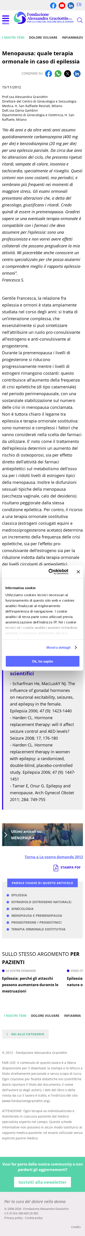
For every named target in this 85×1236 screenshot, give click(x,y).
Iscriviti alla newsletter (42, 1182)
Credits (76, 1227)
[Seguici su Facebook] (53, 5)
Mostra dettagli (58, 647)
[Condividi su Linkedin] (77, 73)
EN (79, 4)
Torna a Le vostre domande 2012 (54, 856)
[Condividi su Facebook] (48, 73)
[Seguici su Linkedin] (71, 5)
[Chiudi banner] (78, 571)
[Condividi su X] (67, 73)
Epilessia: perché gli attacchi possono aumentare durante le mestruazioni (30, 985)
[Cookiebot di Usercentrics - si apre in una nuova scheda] (50, 572)
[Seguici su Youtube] (62, 5)
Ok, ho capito (42, 661)
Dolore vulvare (43, 37)
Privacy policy (13, 1218)
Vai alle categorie (27, 1034)
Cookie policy (34, 1218)
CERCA (76, 20)
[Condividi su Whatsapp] (58, 73)
